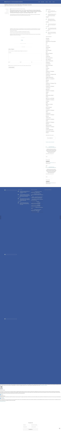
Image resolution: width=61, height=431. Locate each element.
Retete (47, 54)
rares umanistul (34, 199)
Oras (8, 13)
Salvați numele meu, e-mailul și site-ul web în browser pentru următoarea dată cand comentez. (20, 65)
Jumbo (38, 211)
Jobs (47, 51)
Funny (47, 48)
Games (47, 80)
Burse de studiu (49, 65)
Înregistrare (30, 429)
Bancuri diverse (49, 53)
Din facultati (48, 50)
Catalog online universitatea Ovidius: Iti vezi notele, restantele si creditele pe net (37, 194)
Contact (53, 1)
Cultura (47, 68)
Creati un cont (51, 162)
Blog (47, 102)
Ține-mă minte (48, 159)
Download (48, 75)
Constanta (48, 63)
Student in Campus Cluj (51, 83)
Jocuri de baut (49, 107)
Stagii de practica (49, 77)
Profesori (48, 108)
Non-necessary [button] (2, 397)
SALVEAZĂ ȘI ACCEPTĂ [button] (2, 401)
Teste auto (48, 117)
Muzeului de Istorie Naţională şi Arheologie (7, 12)
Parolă (46, 156)
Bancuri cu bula (49, 104)
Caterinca (48, 56)
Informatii (48, 47)
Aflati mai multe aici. (44, 385)
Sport (47, 69)
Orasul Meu (42, 1)
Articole (50, 1)
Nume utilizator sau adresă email (50, 153)
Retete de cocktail (49, 95)
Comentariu (9, 52)
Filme (47, 66)
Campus (46, 1)
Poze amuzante (49, 57)
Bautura (47, 89)
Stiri (47, 42)
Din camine (48, 59)
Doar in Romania (49, 60)
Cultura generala (49, 129)
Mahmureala (48, 125)
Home (39, 1)
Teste (47, 105)
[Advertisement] (26, 22)
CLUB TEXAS (37, 201)
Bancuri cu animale (50, 98)
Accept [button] (41, 385)
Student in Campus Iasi (51, 74)
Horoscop (48, 84)
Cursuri (47, 45)
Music (47, 81)
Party (47, 96)
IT (46, 44)
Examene (48, 62)
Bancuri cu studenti (50, 78)
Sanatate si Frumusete (51, 41)
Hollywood (48, 113)
